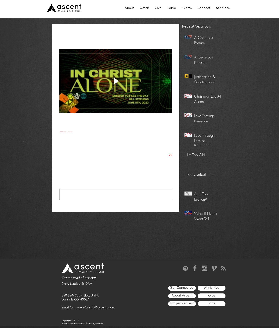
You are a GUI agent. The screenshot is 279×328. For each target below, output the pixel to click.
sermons (65, 131)
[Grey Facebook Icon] (195, 268)
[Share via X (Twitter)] (70, 143)
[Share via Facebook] (61, 143)
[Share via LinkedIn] (80, 143)
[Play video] (115, 81)
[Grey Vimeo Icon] (214, 268)
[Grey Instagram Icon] (204, 268)
